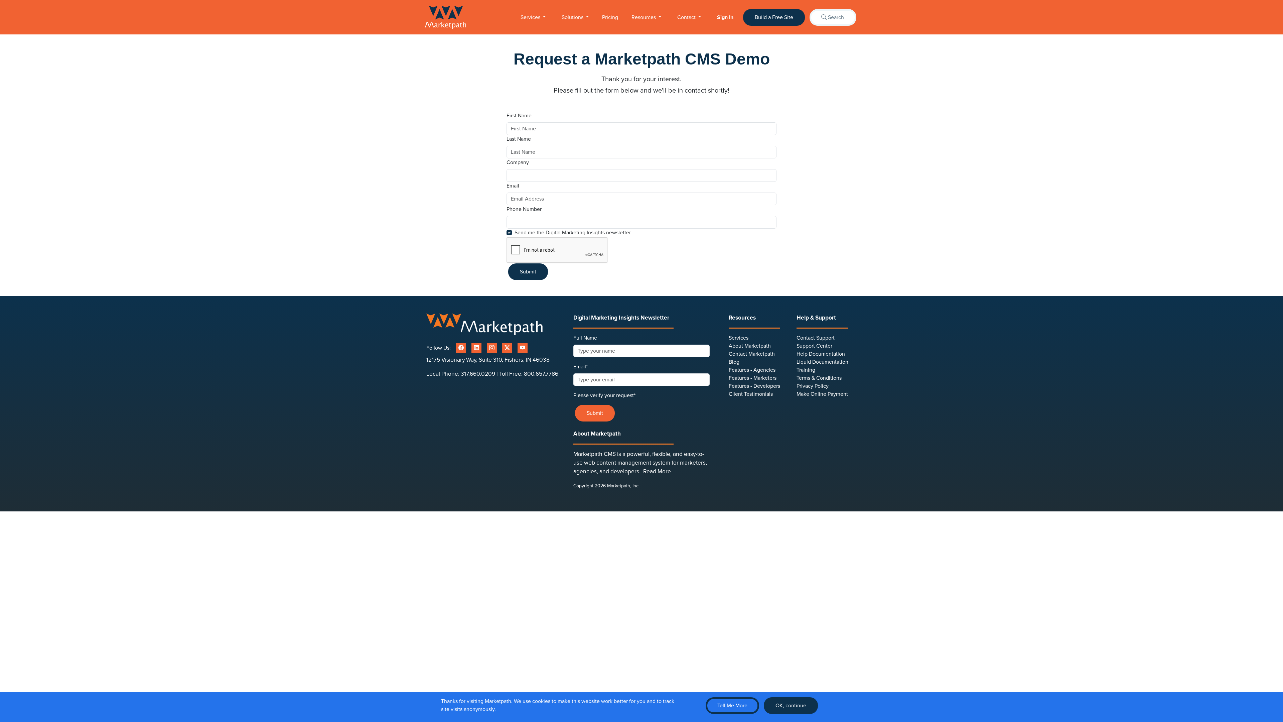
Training (806, 370)
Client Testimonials (751, 394)
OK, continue (790, 705)
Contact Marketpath (752, 354)
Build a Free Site (774, 17)
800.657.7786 (541, 373)
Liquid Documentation (822, 362)
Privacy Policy (813, 386)
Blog (734, 362)
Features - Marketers (752, 378)
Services (531, 17)
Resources (644, 17)
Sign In (725, 17)
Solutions (573, 17)
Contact (687, 17)
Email (514, 186)
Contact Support (816, 338)
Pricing (610, 17)
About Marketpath (750, 346)
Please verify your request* (604, 395)
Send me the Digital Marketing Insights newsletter (573, 232)
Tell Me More (732, 705)
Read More (657, 471)
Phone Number (524, 209)
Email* (580, 366)
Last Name (519, 139)
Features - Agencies (752, 370)
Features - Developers (754, 386)
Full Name (585, 338)
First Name (520, 115)
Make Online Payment (822, 394)
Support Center (814, 346)
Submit (528, 271)
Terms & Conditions (819, 378)
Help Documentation (821, 354)
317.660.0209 (478, 373)
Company (518, 162)
